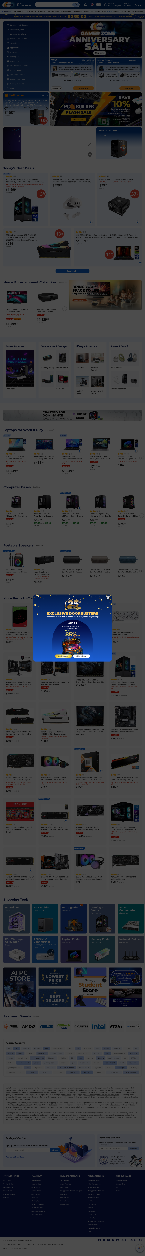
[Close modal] (108, 598)
